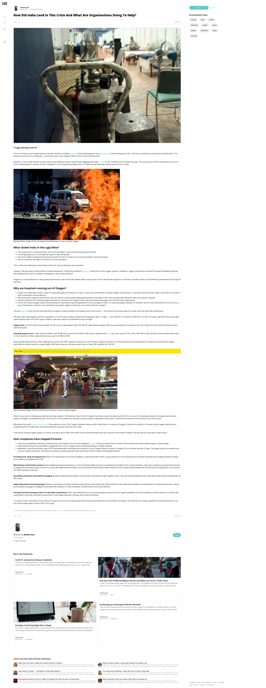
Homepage (192, 682)
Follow (177, 535)
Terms (196, 685)
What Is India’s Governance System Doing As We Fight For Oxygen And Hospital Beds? (56, 351)
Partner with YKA (207, 682)
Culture (205, 25)
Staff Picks (204, 30)
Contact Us (202, 685)
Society (193, 20)
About (199, 682)
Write (199, 8)
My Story (194, 36)
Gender (193, 30)
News (215, 30)
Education (194, 25)
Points (215, 682)
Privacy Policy (210, 685)
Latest (214, 25)
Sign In (212, 8)
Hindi (202, 20)
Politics (211, 20)
